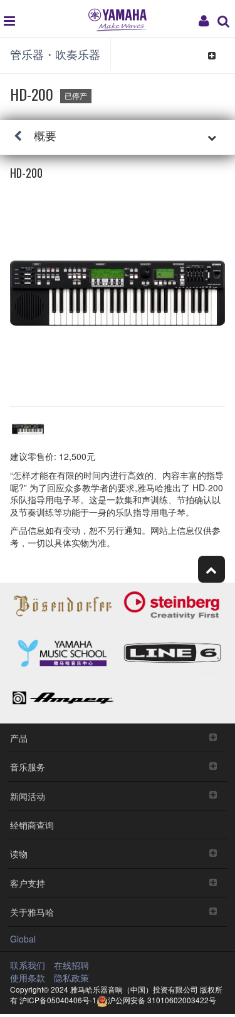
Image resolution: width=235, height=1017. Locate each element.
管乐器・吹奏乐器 (55, 54)
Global (23, 939)
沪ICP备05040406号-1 (58, 999)
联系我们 (27, 965)
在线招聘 (71, 965)
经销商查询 (32, 824)
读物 (19, 853)
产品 (19, 737)
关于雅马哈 (32, 911)
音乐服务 (27, 766)
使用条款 (27, 977)
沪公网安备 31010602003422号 (162, 999)
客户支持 (27, 882)
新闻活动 (27, 795)
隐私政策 (71, 977)
